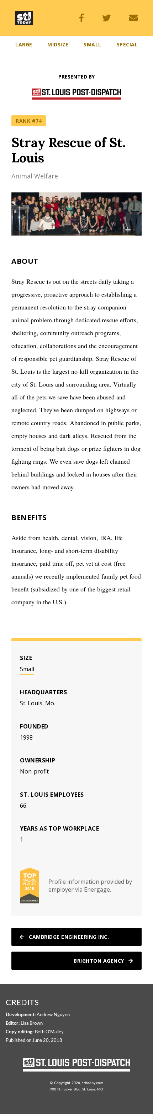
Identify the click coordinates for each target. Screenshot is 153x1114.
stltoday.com (92, 1083)
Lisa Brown (32, 1023)
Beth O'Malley (49, 1032)
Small (27, 669)
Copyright (62, 1083)
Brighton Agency (100, 960)
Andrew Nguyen (53, 1015)
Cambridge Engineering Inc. (68, 936)
